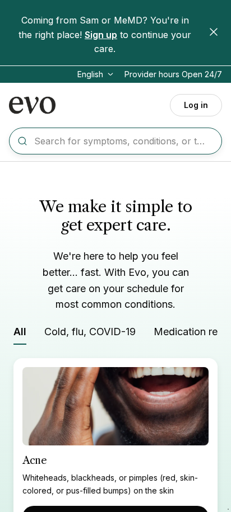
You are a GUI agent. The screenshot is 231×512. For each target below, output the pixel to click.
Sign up (101, 34)
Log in (196, 105)
